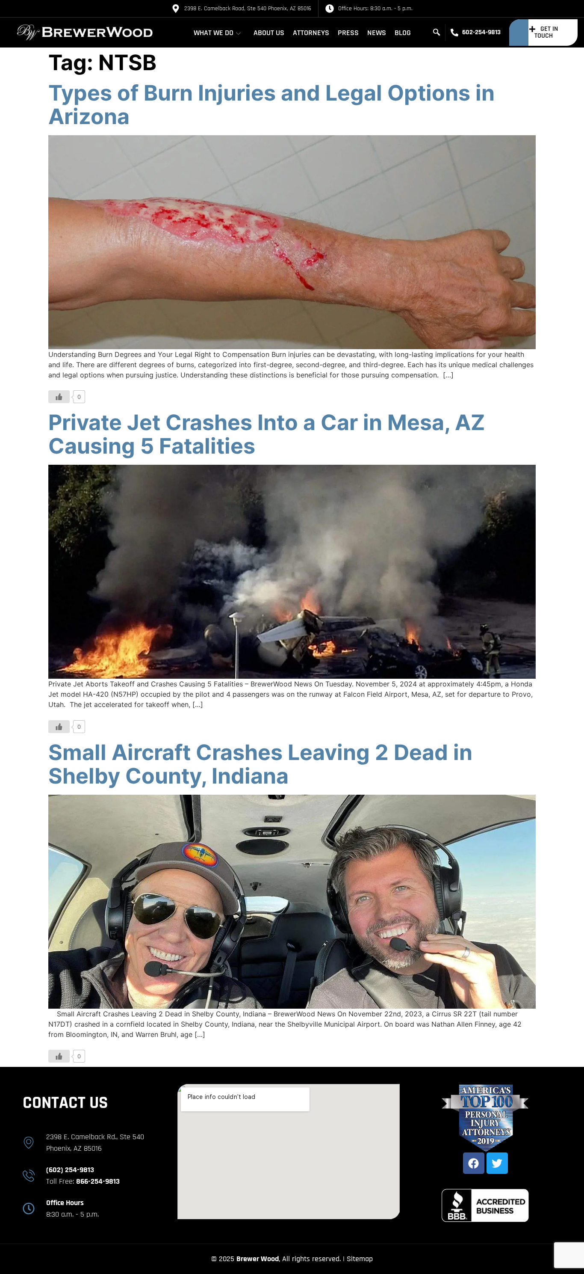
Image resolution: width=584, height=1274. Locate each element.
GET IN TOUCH (546, 32)
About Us (269, 33)
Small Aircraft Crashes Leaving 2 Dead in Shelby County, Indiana (260, 764)
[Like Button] (59, 396)
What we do (213, 33)
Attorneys (311, 33)
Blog (403, 33)
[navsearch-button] (436, 32)
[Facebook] (473, 1163)
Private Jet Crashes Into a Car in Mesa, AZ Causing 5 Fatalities (266, 434)
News (376, 33)
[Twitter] (497, 1163)
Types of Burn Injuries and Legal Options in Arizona (271, 104)
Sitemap (360, 1259)
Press (348, 33)
